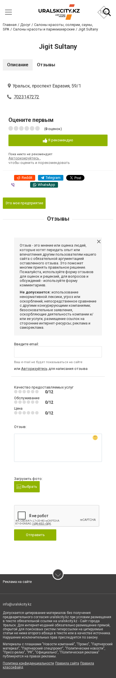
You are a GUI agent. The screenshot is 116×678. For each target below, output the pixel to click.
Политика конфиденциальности (28, 663)
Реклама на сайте (17, 582)
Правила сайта (67, 663)
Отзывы (46, 64)
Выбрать (29, 486)
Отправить (35, 535)
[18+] (59, 12)
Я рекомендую (60, 140)
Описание (17, 64)
